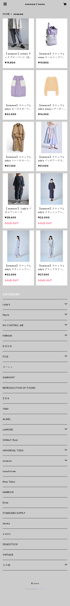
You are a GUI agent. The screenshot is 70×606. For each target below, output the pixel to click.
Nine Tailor (9, 481)
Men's (6, 314)
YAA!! (6, 408)
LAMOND (8, 429)
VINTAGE (8, 554)
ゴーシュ (8, 367)
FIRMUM (7, 335)
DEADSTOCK (10, 544)
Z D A (6, 398)
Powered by (31, 589)
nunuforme (9, 471)
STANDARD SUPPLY (14, 513)
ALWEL (7, 419)
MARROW (8, 492)
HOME (6, 14)
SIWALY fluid (10, 440)
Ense (5, 502)
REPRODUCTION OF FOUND (19, 387)
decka (6, 523)
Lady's (6, 304)
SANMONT (9, 377)
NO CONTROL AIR (13, 325)
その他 (6, 565)
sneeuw (7, 460)
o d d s (7, 533)
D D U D (7, 346)
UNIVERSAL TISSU (13, 450)
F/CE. (6, 356)
